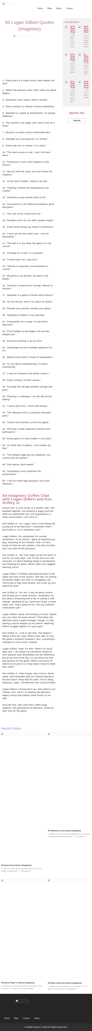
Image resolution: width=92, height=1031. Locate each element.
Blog (50, 8)
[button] (76, 120)
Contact (69, 8)
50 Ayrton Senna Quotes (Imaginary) (16, 865)
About (58, 8)
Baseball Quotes (72, 22)
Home (40, 8)
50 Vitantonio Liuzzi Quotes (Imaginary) (64, 831)
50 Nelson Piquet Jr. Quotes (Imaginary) (17, 983)
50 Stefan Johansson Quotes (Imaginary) (65, 983)
